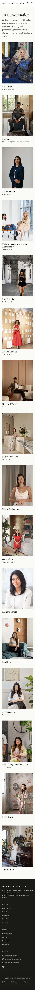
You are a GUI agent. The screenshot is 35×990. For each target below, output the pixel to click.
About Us (5, 922)
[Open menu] (32, 3)
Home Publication (13, 3)
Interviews (5, 915)
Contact (5, 937)
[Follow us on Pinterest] (17, 967)
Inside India (5, 919)
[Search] (28, 3)
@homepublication (11, 955)
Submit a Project (7, 934)
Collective (5, 912)
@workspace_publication (13, 959)
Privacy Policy (4, 982)
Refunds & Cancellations (25, 982)
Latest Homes (6, 908)
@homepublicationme (12, 963)
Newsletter (5, 944)
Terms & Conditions (14, 982)
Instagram (5, 941)
